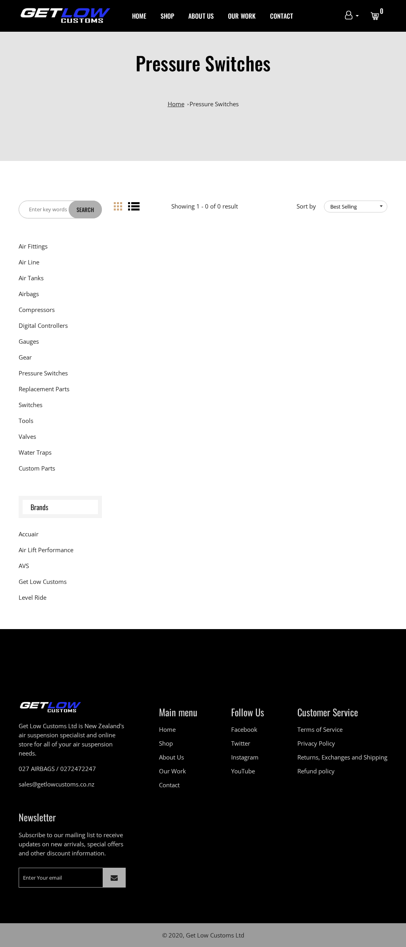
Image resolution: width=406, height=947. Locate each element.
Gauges (29, 341)
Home (139, 16)
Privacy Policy (316, 743)
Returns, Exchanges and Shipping (342, 757)
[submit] (114, 878)
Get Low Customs (43, 581)
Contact (281, 16)
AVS (24, 566)
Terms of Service (320, 729)
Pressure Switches (214, 104)
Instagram (245, 757)
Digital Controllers (43, 325)
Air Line (29, 262)
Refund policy (316, 771)
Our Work (242, 16)
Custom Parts (37, 468)
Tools (26, 421)
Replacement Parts (44, 389)
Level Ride (32, 597)
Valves (27, 436)
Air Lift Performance (46, 550)
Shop (167, 16)
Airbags (29, 294)
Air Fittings (33, 246)
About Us (201, 16)
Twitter (240, 743)
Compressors (37, 310)
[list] (134, 206)
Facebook (244, 729)
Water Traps (35, 452)
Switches (30, 405)
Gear (25, 357)
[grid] (118, 206)
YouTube (243, 771)
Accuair (28, 534)
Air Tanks (31, 278)
